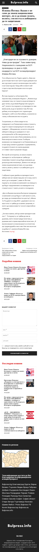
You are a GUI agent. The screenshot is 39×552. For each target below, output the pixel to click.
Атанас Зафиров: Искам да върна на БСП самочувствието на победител (14, 295)
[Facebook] (10, 29)
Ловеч (32, 490)
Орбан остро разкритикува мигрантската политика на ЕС (28, 251)
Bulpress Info (7, 24)
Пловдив (6, 496)
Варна (33, 484)
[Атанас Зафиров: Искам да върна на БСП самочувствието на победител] (31, 296)
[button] (3, 2)
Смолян (12, 499)
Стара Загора (8, 502)
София (19, 499)
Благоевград (18, 484)
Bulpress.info (8, 510)
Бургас (27, 484)
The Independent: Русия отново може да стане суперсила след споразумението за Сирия (9, 253)
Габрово (32, 487)
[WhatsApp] (24, 29)
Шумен (5, 504)
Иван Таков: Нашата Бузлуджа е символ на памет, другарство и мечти (15, 269)
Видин (20, 487)
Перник (24, 493)
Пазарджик (15, 493)
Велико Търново (9, 487)
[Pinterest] (20, 29)
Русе (20, 496)
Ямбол (11, 504)
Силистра (27, 496)
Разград (14, 496)
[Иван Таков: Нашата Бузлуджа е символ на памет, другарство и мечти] (31, 270)
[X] (15, 29)
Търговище (19, 502)
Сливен (5, 499)
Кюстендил (24, 490)
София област (29, 499)
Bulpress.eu (24, 507)
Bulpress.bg (7, 484)
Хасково (28, 502)
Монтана (6, 493)
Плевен (31, 493)
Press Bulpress (21, 504)
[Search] (36, 2)
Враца (26, 487)
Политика (5, 8)
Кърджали (14, 490)
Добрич (5, 490)
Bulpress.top (13, 507)
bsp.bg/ (12, 231)
